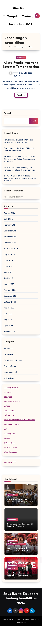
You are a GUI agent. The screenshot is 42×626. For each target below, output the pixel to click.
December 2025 (11, 231)
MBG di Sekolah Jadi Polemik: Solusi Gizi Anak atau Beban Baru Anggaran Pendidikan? (20, 159)
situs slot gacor (10, 452)
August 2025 (9, 254)
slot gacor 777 (10, 462)
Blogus (34, 619)
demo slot (8, 392)
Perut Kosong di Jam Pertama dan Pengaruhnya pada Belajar (18, 141)
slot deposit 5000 (11, 424)
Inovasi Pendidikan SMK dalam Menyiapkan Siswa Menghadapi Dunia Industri (20, 178)
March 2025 (9, 284)
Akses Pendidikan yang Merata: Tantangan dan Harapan (21, 67)
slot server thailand (12, 401)
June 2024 (8, 314)
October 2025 (10, 243)
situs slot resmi (10, 447)
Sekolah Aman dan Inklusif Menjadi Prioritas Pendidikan (19, 149)
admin (15, 73)
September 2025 (11, 249)
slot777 (7, 406)
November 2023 (11, 331)
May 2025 (8, 272)
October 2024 (10, 302)
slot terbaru (9, 415)
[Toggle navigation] (4, 15)
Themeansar (21, 623)
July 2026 (8, 219)
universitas (9, 378)
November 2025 (11, 237)
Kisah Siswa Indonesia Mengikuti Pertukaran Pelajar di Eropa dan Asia (19, 168)
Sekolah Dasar (10, 366)
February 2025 (10, 290)
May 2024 (8, 320)
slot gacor (8, 397)
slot (5, 429)
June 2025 (8, 266)
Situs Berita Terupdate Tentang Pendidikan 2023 (20, 16)
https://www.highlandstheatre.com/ (19, 420)
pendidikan (21, 57)
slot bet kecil (9, 443)
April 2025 (8, 278)
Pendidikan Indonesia (13, 360)
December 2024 (11, 296)
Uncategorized (10, 372)
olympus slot (9, 411)
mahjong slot (9, 434)
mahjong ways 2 (11, 387)
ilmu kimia (8, 348)
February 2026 (10, 225)
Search (8, 113)
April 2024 (8, 326)
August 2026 (9, 213)
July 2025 (8, 260)
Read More (21, 95)
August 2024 (9, 308)
